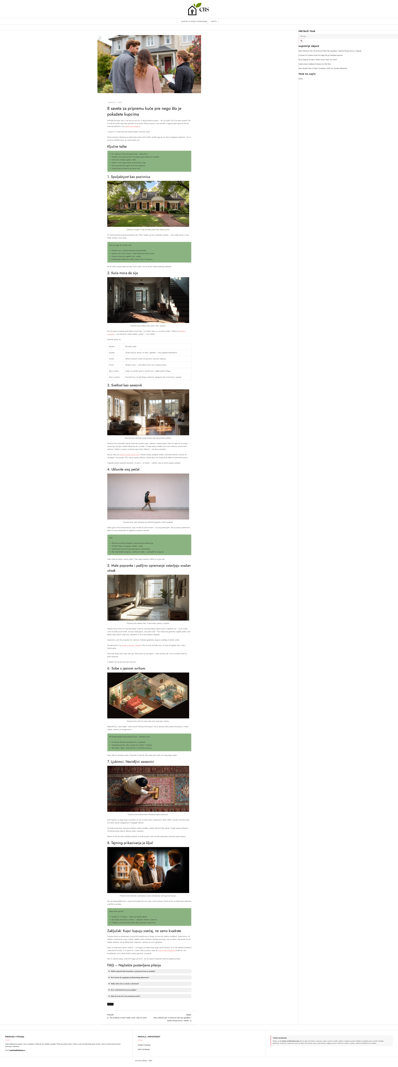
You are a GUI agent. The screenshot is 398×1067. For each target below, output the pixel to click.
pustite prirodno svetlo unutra (130, 454)
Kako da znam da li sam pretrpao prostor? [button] (125, 996)
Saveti (214, 21)
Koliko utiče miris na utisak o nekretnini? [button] (125, 984)
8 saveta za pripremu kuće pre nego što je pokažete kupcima (321, 55)
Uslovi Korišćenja (144, 1049)
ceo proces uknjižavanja (167, 950)
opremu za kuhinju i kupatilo (131, 645)
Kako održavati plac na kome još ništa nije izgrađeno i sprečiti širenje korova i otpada (330, 51)
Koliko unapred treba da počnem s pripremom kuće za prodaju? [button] (133, 971)
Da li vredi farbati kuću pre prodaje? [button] (123, 990)
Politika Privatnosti (144, 1045)
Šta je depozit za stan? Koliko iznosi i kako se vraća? (318, 59)
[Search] (301, 41)
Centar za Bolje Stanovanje (194, 21)
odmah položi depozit (132, 126)
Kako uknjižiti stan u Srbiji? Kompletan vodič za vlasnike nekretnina (323, 68)
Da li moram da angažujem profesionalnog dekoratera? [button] (130, 977)
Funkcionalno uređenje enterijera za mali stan (315, 64)
